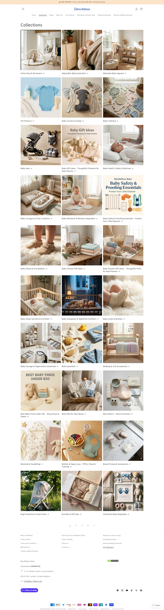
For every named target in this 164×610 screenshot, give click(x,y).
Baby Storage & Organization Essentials (38, 366)
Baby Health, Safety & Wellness (117, 168)
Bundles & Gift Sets (70, 514)
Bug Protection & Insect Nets (34, 514)
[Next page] (94, 525)
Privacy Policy (25, 539)
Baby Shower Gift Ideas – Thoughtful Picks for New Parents (122, 269)
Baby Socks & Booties (112, 319)
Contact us (66, 547)
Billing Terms (25, 547)
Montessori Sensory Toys (112, 535)
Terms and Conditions (28, 543)
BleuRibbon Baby (49, 609)
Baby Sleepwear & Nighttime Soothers (79, 319)
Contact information (118, 609)
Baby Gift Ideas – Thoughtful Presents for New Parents (80, 169)
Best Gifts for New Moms (73, 414)
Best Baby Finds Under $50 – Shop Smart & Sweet (40, 415)
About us (65, 543)
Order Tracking (67, 539)
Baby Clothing (109, 121)
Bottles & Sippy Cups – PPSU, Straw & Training (79, 465)
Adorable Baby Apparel (113, 73)
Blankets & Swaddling (30, 464)
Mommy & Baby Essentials (112, 543)
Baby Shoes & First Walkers (33, 268)
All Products (26, 121)
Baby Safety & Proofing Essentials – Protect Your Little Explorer (122, 219)
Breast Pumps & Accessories (115, 464)
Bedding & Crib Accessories (115, 366)
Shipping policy (105, 609)
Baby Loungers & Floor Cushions (35, 218)
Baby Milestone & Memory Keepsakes (78, 218)
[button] (23, 9)
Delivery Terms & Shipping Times (73, 535)
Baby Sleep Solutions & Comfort (35, 319)
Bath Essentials (68, 366)
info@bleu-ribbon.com (33, 581)
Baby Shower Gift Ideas (72, 268)
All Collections (108, 547)
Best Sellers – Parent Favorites (116, 414)
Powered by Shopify (60, 609)
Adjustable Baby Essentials (74, 73)
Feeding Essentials (109, 539)
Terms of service (93, 609)
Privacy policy (83, 609)
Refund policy (72, 609)
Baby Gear (25, 168)
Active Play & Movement (31, 73)
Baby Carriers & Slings (71, 121)
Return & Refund (27, 535)
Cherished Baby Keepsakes (115, 514)
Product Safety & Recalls (29, 551)
